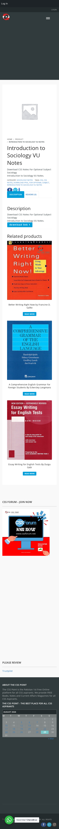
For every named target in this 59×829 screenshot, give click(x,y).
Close (53, 398)
